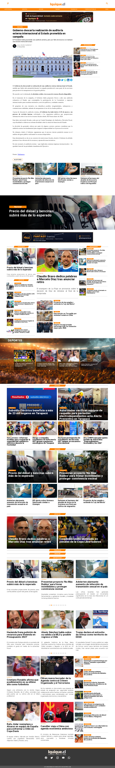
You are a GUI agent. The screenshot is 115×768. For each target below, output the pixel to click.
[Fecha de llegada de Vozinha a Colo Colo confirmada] (10, 322)
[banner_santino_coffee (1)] (57, 242)
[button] (18, 159)
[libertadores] (79, 727)
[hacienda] (77, 73)
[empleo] (77, 58)
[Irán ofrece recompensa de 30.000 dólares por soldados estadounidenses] (79, 706)
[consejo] (77, 65)
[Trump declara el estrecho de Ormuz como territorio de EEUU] (57, 628)
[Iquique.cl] (8, 4)
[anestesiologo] (79, 662)
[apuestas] (10, 304)
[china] (57, 722)
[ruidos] (82, 251)
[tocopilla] (77, 50)
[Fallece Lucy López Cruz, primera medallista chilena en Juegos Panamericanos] (10, 313)
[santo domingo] (10, 331)
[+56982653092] (69, 758)
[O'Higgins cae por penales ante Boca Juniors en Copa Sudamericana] (10, 295)
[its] (82, 261)
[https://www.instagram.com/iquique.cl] (57, 758)
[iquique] (57, 7)
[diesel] (21, 264)
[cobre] (79, 673)
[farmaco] (82, 272)
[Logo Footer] (56, 755)
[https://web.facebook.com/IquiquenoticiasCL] (46, 758)
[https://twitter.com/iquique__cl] (51, 758)
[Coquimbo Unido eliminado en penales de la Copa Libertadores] (82, 292)
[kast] (79, 684)
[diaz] (57, 271)
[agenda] (57, 674)
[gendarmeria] (79, 695)
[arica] (82, 282)
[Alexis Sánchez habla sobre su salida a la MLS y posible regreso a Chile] (23, 628)
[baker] (79, 717)
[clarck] (10, 286)
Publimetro (21, 154)
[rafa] (23, 720)
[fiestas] (92, 628)
